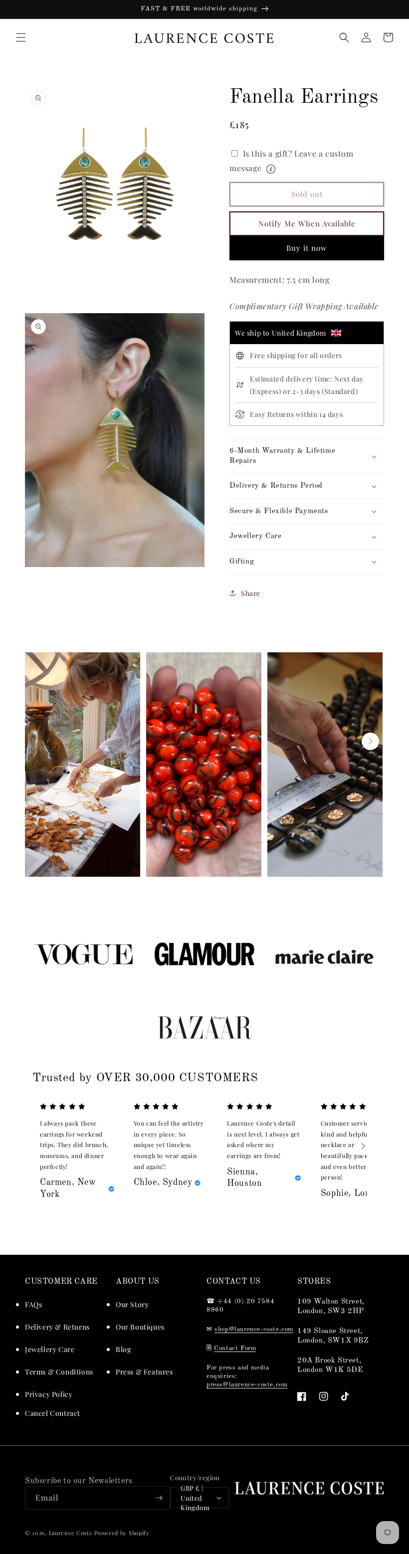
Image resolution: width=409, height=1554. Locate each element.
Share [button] (250, 593)
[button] (21, 37)
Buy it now (306, 248)
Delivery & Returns (57, 1327)
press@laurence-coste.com (246, 1384)
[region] (204, 9)
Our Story (132, 1304)
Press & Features (144, 1371)
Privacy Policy (48, 1394)
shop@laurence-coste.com (253, 1329)
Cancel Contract (52, 1413)
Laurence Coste (71, 1533)
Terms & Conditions (59, 1371)
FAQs (33, 1304)
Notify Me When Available (307, 223)
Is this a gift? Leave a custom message (304, 160)
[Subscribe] (159, 1498)
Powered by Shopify (122, 1533)
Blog (123, 1349)
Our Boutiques (140, 1327)
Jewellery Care (49, 1349)
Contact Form (235, 1348)
